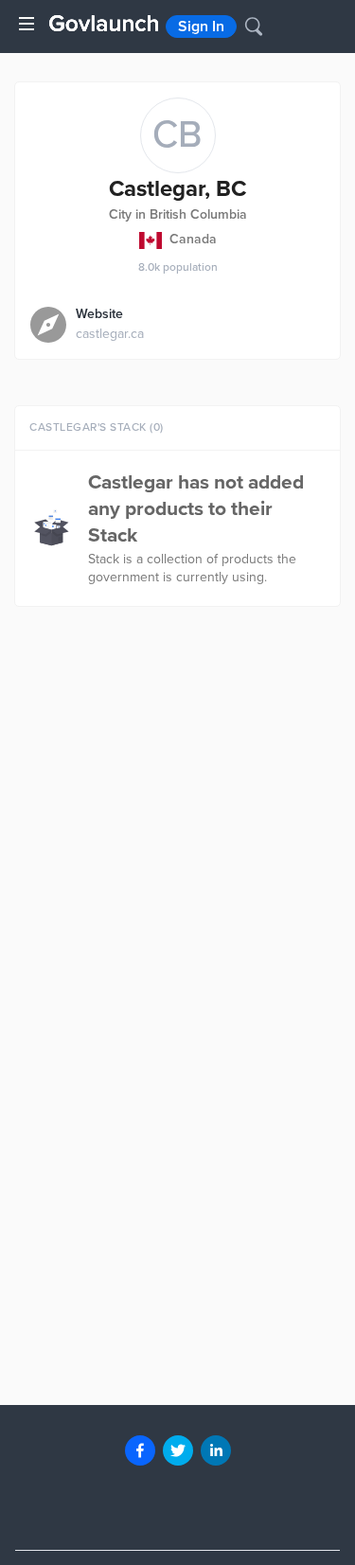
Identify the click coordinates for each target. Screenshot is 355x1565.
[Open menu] (26, 23)
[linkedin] (216, 1450)
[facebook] (140, 1450)
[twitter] (178, 1450)
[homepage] (103, 23)
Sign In (201, 26)
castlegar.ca (110, 334)
